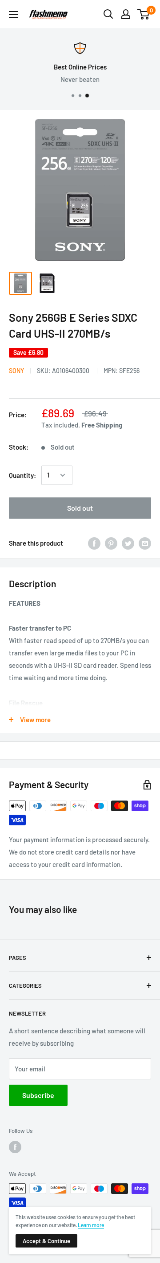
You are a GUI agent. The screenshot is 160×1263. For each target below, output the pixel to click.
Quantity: (22, 475)
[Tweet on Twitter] (128, 543)
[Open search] (108, 14)
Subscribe (38, 1095)
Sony (16, 370)
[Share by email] (145, 543)
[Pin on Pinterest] (111, 543)
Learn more (91, 1225)
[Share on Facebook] (94, 543)
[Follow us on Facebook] (15, 1147)
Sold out (80, 508)
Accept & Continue (46, 1240)
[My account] (125, 14)
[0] (143, 14)
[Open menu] (13, 14)
